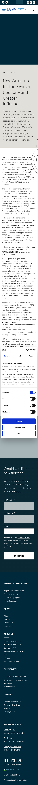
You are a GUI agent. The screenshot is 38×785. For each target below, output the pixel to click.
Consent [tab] (7, 356)
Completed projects (12, 597)
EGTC (6, 654)
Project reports (10, 601)
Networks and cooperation (15, 651)
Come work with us (12, 705)
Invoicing (8, 708)
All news (7, 616)
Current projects (11, 594)
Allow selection (19, 427)
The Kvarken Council (12, 641)
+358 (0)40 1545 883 (12, 746)
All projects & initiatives (14, 591)
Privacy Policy (9, 712)
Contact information (12, 701)
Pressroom (8, 622)
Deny (19, 433)
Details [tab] (19, 356)
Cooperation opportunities (15, 676)
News (7, 608)
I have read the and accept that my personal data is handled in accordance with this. (18, 543)
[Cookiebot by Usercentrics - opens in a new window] (27, 350)
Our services (11, 669)
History (7, 658)
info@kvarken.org (12, 749)
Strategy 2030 (10, 648)
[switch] (33, 399)
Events (7, 619)
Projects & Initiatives (15, 583)
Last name (9, 513)
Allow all (19, 421)
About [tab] (31, 356)
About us (8, 634)
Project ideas (9, 686)
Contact (8, 694)
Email (7, 526)
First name (9, 499)
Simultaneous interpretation (16, 680)
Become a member (12, 661)
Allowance (8, 683)
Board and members (12, 644)
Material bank (9, 626)
